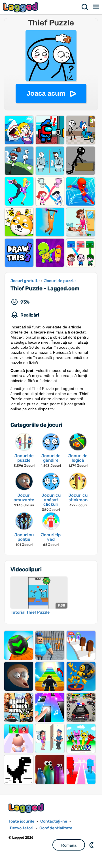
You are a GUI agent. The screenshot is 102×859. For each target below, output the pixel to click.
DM (92, 845)
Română (68, 845)
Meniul (96, 7)
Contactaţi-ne (53, 821)
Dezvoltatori (21, 828)
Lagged (21, 7)
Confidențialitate (55, 828)
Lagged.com (26, 808)
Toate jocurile (21, 821)
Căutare (85, 7)
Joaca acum (46, 93)
